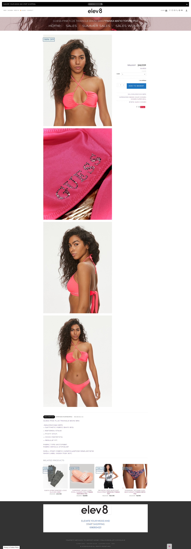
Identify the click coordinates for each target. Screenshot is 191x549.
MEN (5, 10)
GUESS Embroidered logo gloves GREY (55, 491)
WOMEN (10, 10)
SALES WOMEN (129, 26)
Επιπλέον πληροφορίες (64, 416)
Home (54, 26)
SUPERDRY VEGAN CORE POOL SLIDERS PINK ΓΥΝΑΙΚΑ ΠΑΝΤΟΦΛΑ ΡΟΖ (82, 492)
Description (49, 416)
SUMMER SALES (96, 26)
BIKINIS (131, 97)
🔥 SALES (23, 10)
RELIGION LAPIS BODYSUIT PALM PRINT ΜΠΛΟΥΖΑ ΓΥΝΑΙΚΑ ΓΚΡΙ (108, 492)
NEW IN (16, 10)
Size (118, 73)
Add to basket (136, 86)
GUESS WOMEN (140, 102)
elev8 (89, 546)
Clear (144, 71)
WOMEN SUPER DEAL (138, 99)
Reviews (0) (78, 416)
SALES (71, 26)
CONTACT (30, 10)
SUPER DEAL (80, 543)
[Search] (101, 4)
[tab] (49, 416)
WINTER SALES (92, 543)
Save (143, 107)
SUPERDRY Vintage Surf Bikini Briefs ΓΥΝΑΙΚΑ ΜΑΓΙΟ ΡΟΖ (135, 492)
